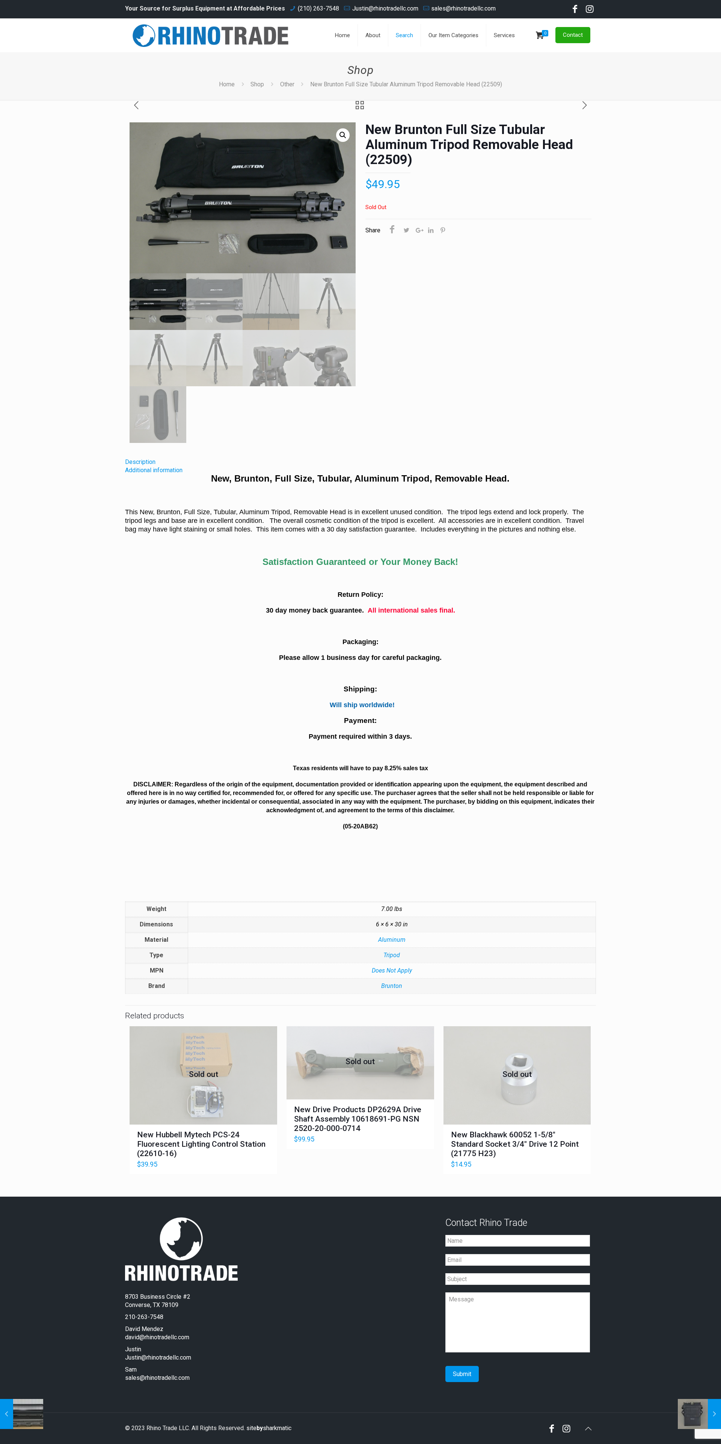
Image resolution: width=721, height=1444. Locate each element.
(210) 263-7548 (318, 8)
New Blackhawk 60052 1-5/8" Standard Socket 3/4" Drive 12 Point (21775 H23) (515, 1144)
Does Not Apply (392, 970)
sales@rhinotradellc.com (463, 8)
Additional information (154, 470)
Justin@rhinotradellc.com (385, 8)
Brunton (391, 985)
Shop (257, 84)
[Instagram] (590, 10)
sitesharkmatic (268, 1428)
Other (287, 84)
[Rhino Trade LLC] (211, 35)
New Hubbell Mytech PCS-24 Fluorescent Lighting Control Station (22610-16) (201, 1144)
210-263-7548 (144, 1317)
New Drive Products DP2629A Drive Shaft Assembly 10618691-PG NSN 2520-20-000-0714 (357, 1119)
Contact (573, 35)
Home (227, 84)
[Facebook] (575, 10)
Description (140, 461)
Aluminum (392, 939)
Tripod (391, 955)
